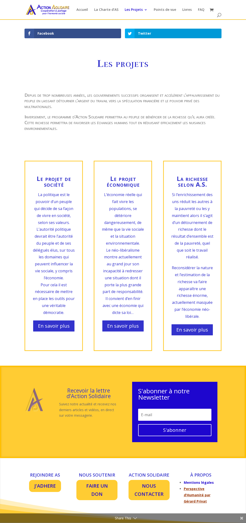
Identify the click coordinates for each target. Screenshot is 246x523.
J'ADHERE (45, 486)
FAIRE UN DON (97, 490)
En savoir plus (54, 326)
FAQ (201, 10)
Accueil (82, 10)
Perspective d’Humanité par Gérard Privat (197, 495)
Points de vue (165, 10)
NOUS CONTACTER (149, 490)
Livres (187, 10)
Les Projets (134, 10)
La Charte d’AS (106, 10)
